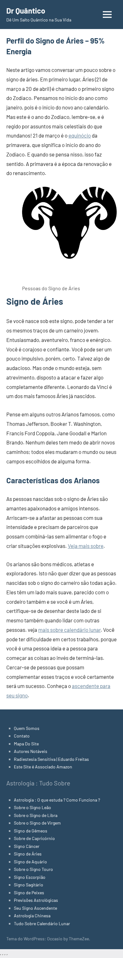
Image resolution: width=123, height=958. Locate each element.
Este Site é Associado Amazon (43, 766)
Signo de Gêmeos (30, 830)
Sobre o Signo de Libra (35, 815)
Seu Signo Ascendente (35, 908)
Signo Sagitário (28, 884)
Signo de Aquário (30, 861)
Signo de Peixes (29, 892)
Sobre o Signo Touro (33, 869)
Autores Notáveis (30, 751)
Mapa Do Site (26, 743)
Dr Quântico (25, 10)
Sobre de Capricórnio (34, 838)
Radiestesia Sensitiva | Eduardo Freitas (51, 759)
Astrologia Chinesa (32, 915)
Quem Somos (26, 728)
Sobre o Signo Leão (32, 807)
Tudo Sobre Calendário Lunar (42, 923)
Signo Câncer (26, 846)
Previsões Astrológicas (36, 900)
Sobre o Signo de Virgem (37, 823)
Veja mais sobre (85, 546)
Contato (22, 735)
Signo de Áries (28, 853)
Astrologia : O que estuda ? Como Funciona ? (57, 799)
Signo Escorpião (29, 877)
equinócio (79, 135)
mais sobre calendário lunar (69, 629)
